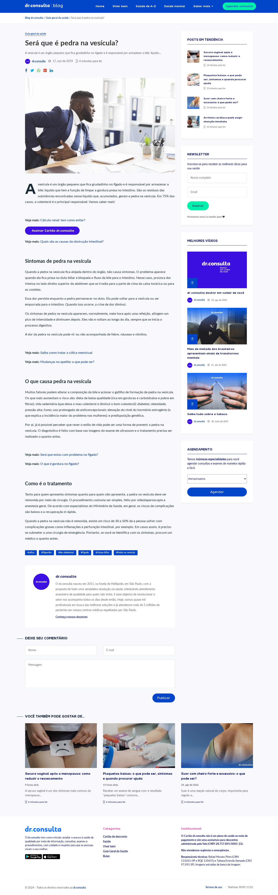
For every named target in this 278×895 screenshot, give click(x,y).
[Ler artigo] (193, 56)
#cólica (30, 552)
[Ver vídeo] (217, 270)
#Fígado (85, 552)
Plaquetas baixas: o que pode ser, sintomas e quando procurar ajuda (225, 79)
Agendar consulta (239, 6)
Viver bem (120, 6)
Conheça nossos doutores (72, 617)
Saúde (107, 841)
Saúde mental (174, 6)
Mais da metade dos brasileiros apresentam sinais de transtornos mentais (213, 353)
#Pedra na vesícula (125, 552)
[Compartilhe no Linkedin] (51, 71)
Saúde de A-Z (146, 6)
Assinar (198, 206)
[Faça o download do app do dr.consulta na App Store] (51, 856)
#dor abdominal (66, 552)
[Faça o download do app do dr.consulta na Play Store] (33, 856)
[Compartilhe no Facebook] (26, 71)
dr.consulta (39, 61)
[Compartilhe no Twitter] (32, 71)
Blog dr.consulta (34, 18)
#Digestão (46, 552)
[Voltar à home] (43, 828)
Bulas (106, 856)
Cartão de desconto (115, 836)
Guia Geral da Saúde (115, 851)
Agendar (217, 492)
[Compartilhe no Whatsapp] (38, 71)
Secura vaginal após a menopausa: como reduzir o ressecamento (222, 56)
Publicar (163, 698)
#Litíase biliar (102, 552)
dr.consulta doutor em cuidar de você (215, 292)
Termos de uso (213, 887)
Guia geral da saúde (57, 18)
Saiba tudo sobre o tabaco (207, 414)
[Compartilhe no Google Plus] (45, 71)
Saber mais (201, 6)
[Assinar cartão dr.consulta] (52, 230)
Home (100, 6)
